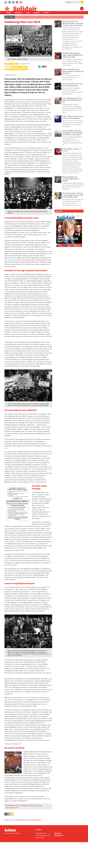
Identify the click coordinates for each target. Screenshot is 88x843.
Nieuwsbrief (59, 835)
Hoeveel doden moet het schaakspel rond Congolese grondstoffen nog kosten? (72, 133)
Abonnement (14, 807)
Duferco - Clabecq (19, 67)
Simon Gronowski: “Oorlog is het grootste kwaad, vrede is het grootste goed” (72, 195)
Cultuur (46, 12)
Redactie (58, 833)
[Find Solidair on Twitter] (5, 3)
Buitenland (18, 12)
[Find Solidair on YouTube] (17, 3)
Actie (27, 12)
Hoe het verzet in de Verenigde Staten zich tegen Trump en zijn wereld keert (72, 23)
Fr (82, 9)
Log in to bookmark (5, 814)
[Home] (11, 831)
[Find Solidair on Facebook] (9, 3)
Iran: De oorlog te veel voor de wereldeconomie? (72, 85)
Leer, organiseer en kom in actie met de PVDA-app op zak (72, 100)
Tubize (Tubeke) (11, 64)
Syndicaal (22, 69)
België (9, 12)
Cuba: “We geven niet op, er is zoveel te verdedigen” (72, 117)
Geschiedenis (10, 69)
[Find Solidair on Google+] (13, 3)
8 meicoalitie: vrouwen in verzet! (71, 150)
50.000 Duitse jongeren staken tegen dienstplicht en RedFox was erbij (72, 55)
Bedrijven (37, 12)
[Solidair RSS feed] (21, 3)
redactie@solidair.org (34, 820)
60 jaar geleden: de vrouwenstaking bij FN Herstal (70, 179)
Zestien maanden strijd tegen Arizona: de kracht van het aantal (73, 71)
